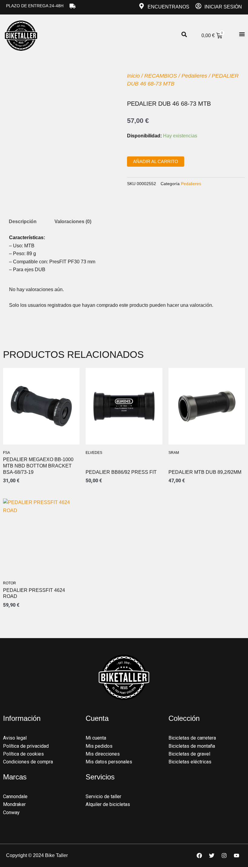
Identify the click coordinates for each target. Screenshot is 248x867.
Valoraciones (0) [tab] (72, 221)
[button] (184, 35)
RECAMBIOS (160, 76)
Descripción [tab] (23, 221)
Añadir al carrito (155, 161)
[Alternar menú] (242, 34)
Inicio (133, 76)
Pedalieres (194, 76)
